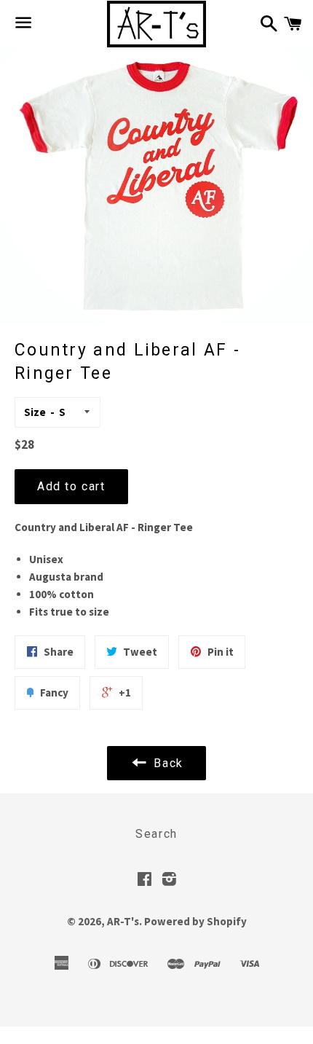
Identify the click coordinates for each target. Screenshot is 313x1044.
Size (35, 412)
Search (156, 834)
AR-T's (123, 921)
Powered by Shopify (195, 921)
